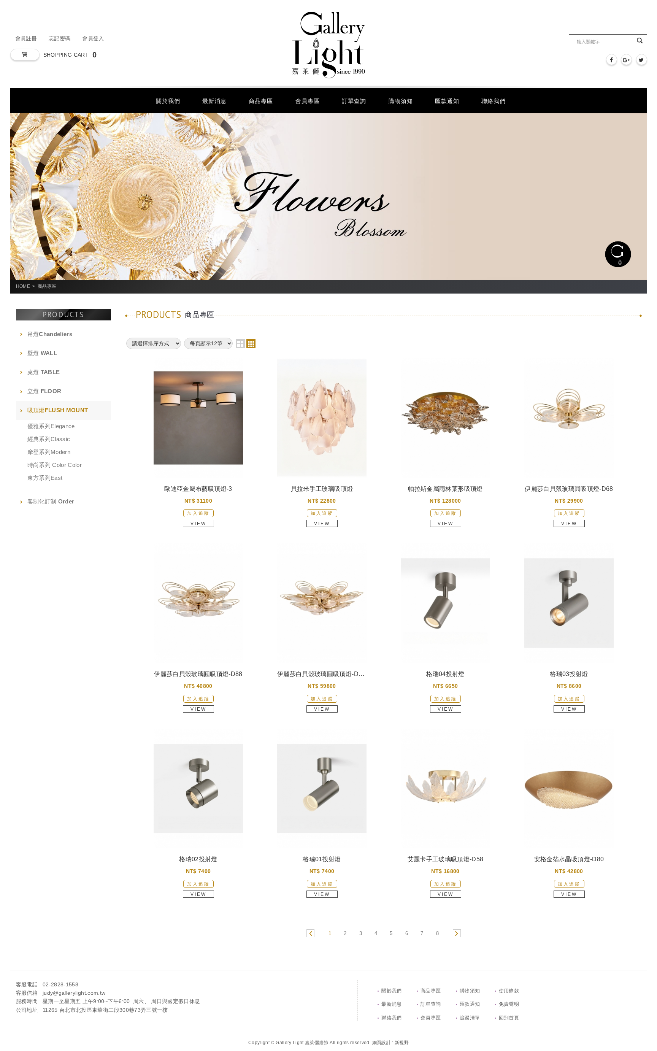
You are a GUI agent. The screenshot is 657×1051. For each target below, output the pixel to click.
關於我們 (391, 991)
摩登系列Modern (49, 452)
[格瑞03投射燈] (569, 602)
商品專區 (431, 991)
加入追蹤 (198, 513)
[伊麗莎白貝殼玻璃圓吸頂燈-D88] (198, 602)
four (251, 343)
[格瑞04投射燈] (445, 602)
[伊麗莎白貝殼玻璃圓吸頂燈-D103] (322, 602)
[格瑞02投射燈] (198, 788)
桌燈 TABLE (43, 372)
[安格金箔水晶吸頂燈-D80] (569, 788)
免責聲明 (509, 1004)
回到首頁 (509, 1018)
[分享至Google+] (626, 59)
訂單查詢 (431, 1004)
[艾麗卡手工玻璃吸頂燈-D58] (445, 788)
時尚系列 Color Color (54, 465)
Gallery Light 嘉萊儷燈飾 (328, 45)
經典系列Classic (48, 439)
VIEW (198, 523)
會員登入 (93, 38)
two (240, 343)
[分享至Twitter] (641, 59)
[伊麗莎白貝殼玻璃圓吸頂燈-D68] (569, 417)
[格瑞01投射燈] (322, 788)
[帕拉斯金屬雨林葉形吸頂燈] (445, 417)
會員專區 (431, 1018)
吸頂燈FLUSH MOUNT (57, 410)
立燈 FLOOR (44, 391)
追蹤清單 (470, 1018)
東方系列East (45, 478)
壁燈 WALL (42, 353)
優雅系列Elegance (51, 426)
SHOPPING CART (70, 55)
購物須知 (470, 991)
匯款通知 (470, 1004)
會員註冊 (26, 38)
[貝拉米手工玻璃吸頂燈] (322, 417)
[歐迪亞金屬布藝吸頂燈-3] (198, 417)
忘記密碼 (59, 38)
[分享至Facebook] (611, 59)
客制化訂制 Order (51, 501)
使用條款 (509, 991)
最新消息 (391, 1004)
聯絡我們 (391, 1018)
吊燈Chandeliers (50, 334)
